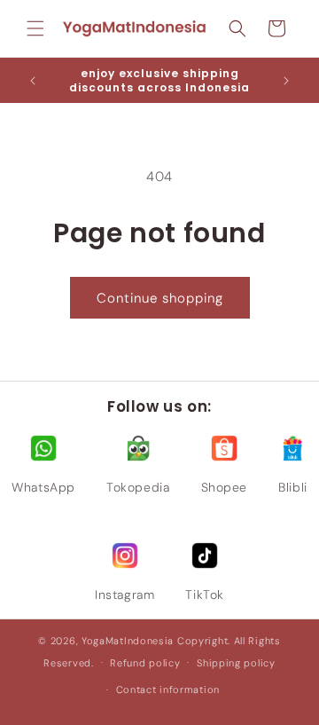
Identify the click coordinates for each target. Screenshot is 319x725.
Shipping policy (236, 663)
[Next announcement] (286, 80)
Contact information (168, 689)
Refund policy (145, 663)
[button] (35, 28)
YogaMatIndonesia (128, 640)
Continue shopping (160, 298)
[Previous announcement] (32, 80)
